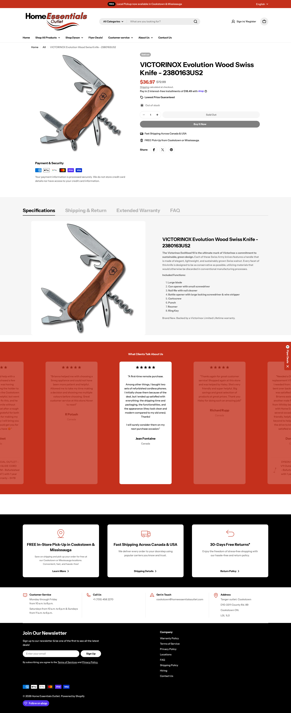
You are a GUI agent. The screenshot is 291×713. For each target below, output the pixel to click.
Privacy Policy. (90, 662)
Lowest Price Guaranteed (160, 97)
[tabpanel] (145, 278)
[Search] (195, 21)
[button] (287, 356)
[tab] (39, 211)
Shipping (144, 87)
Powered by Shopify (73, 696)
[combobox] (149, 21)
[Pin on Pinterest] (171, 149)
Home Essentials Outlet (46, 696)
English (260, 4)
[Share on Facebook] (154, 149)
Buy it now (200, 124)
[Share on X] (162, 149)
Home (34, 47)
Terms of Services (67, 662)
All (44, 47)
